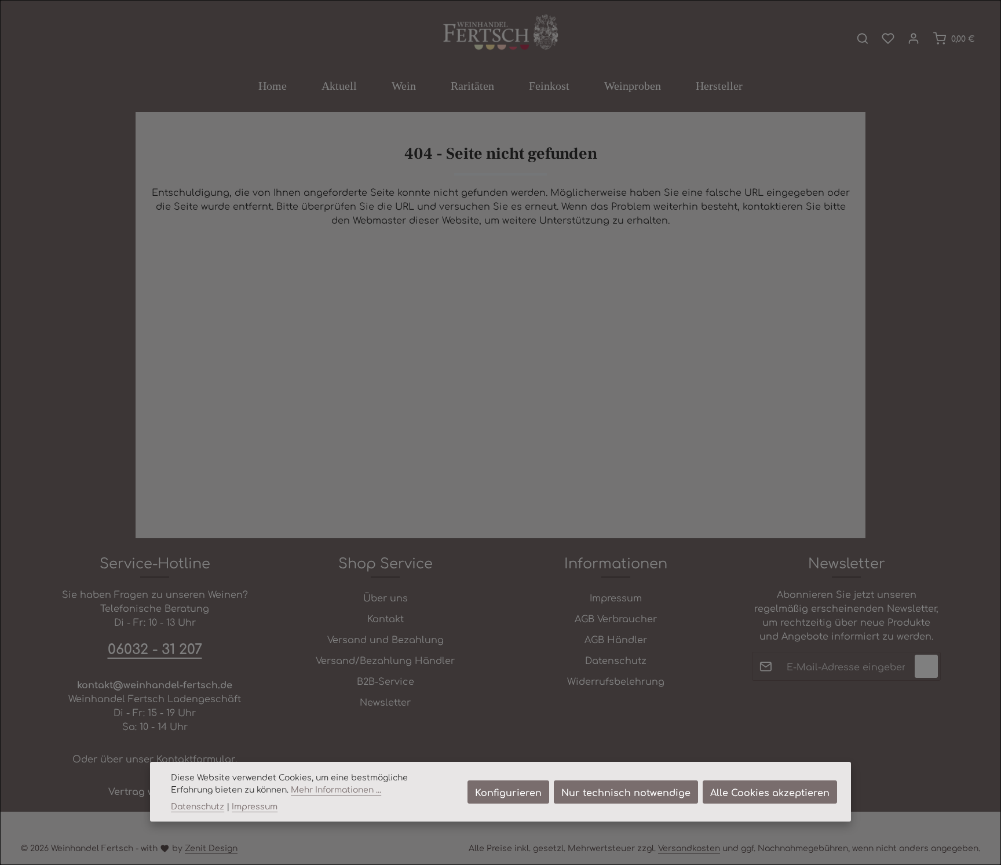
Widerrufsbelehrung (615, 680)
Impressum (616, 597)
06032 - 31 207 (155, 648)
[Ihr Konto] (913, 38)
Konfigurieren (508, 792)
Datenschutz (615, 660)
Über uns (385, 597)
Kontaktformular (195, 758)
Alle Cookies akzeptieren (770, 792)
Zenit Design (211, 847)
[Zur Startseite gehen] (500, 33)
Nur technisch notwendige (626, 792)
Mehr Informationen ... (336, 789)
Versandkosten (689, 847)
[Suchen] (862, 38)
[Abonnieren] (926, 666)
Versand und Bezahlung (385, 639)
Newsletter (385, 701)
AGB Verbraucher (616, 618)
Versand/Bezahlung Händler (385, 660)
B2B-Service (385, 680)
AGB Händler (615, 639)
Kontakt (385, 618)
